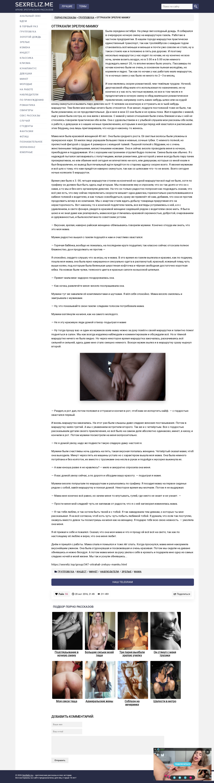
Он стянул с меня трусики (165, 653)
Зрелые (127, 571)
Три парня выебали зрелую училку (132, 653)
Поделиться (183, 594)
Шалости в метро (164, 701)
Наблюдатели (109, 571)
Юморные (26, 152)
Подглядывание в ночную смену (66, 653)
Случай (25, 121)
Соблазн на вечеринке (132, 702)
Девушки (26, 73)
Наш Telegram (122, 582)
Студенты (26, 126)
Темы (82, 6)
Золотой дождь (30, 37)
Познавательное (31, 142)
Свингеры (26, 110)
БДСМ (23, 21)
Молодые (26, 84)
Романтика (27, 105)
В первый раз (29, 26)
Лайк (63, 594)
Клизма (25, 63)
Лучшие (67, 6)
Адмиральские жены (99, 701)
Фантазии (26, 131)
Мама (137, 571)
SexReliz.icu (27, 775)
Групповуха (86, 17)
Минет (93, 571)
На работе (26, 89)
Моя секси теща (66, 701)
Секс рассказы (30, 115)
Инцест (82, 571)
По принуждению (32, 100)
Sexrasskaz (27, 147)
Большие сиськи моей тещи (99, 653)
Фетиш (24, 136)
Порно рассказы (65, 17)
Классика (26, 58)
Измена (25, 47)
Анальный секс (30, 16)
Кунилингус (28, 68)
